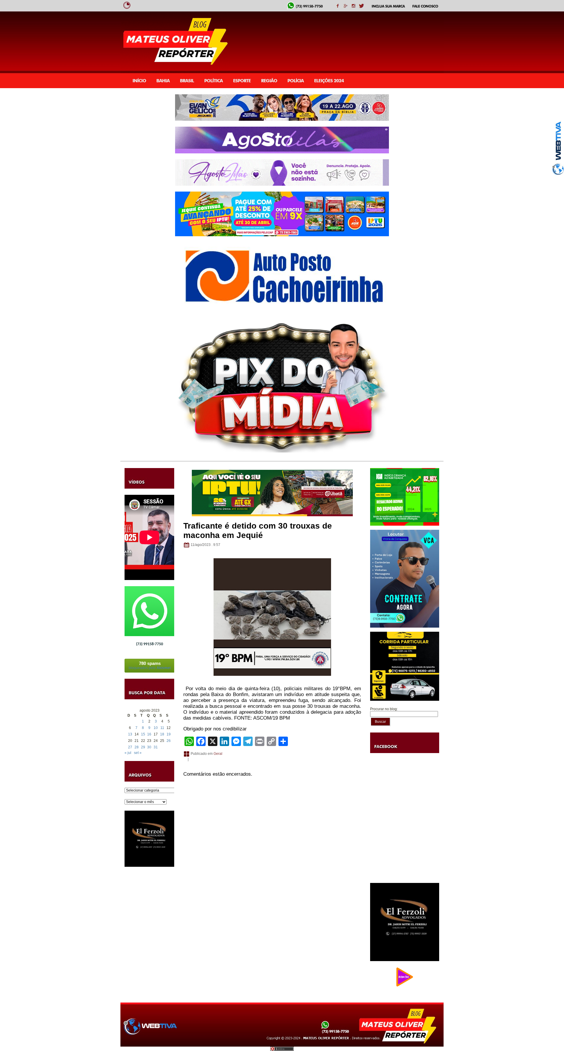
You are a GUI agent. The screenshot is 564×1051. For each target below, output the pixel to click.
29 (143, 747)
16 (149, 734)
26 (169, 741)
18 (162, 734)
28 (137, 747)
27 (130, 747)
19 (169, 734)
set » (138, 753)
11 (162, 728)
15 (143, 734)
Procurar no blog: (384, 709)
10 (156, 728)
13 (130, 734)
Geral (218, 754)
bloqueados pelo (150, 665)
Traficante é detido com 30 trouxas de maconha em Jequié (257, 530)
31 (156, 747)
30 (149, 747)
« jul (128, 753)
